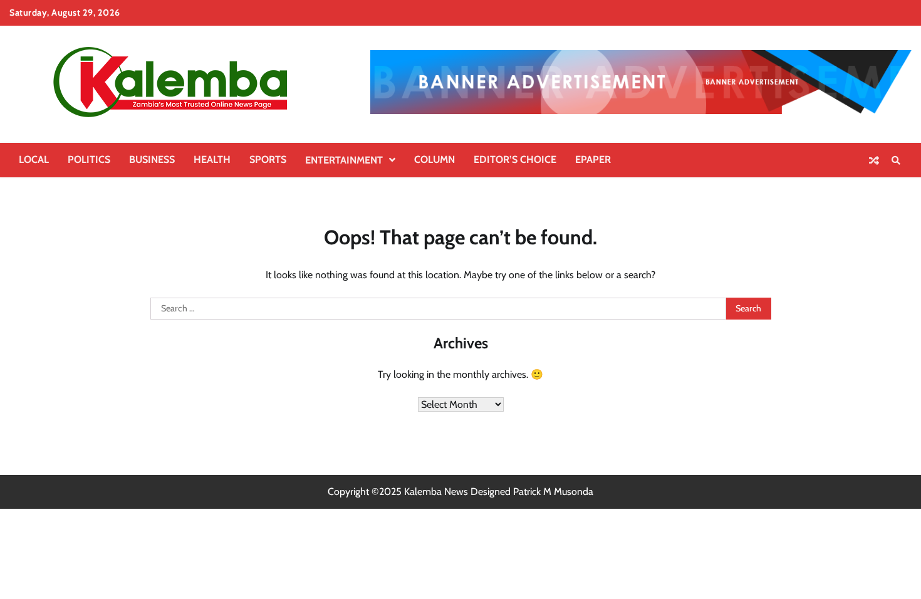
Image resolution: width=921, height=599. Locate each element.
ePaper (593, 159)
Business (152, 159)
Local (34, 159)
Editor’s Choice (515, 159)
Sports (267, 159)
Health (212, 159)
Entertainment (344, 160)
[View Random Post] (874, 160)
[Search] (896, 160)
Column (434, 159)
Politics (89, 159)
